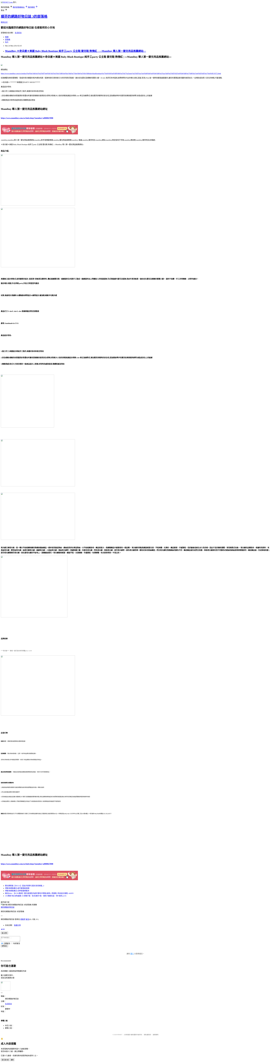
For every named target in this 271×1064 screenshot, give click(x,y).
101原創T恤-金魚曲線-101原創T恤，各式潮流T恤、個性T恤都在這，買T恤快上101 (35, 896)
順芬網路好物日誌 (7, 907)
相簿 (6, 37)
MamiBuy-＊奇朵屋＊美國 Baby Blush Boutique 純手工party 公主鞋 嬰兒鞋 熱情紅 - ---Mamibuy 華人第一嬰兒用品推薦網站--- (75, 51)
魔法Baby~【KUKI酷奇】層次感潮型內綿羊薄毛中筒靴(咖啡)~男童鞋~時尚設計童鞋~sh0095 (39, 893)
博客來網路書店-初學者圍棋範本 (17, 891)
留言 (27, 919)
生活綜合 (18, 33)
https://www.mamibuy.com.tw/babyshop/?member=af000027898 (27, 118)
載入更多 (4, 933)
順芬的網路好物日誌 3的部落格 (24, 16)
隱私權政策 (147, 1034)
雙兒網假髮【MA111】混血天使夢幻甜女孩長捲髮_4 (24, 886)
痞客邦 (22, 919)
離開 (12, 1060)
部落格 (7, 39)
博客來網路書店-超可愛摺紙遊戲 (17, 888)
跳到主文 (4, 22)
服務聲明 (155, 1034)
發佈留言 (4, 946)
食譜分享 (17, 925)
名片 (6, 42)
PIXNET (119, 1034)
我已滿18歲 (5, 1060)
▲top (3, 929)
